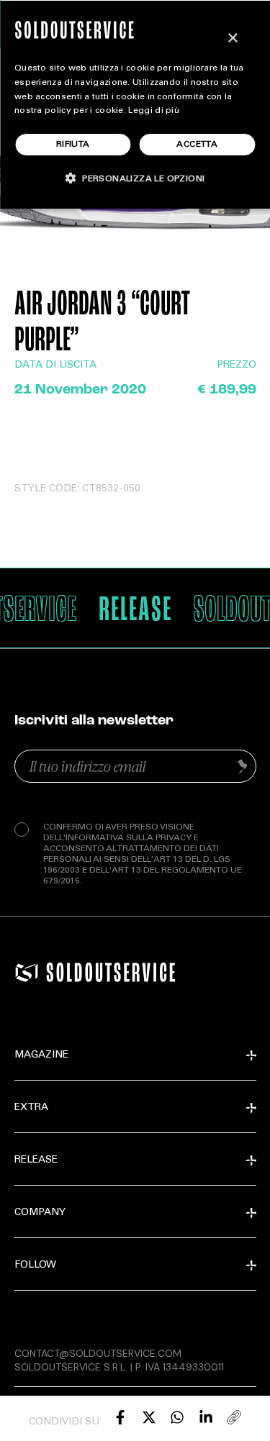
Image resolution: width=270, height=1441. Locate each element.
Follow (35, 1265)
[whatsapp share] (177, 1417)
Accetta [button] (196, 144)
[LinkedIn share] (206, 1417)
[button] (135, 178)
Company (40, 1213)
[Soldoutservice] (26, 972)
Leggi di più (153, 110)
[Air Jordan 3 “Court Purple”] (120, 1417)
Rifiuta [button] (73, 144)
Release (36, 1160)
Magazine (41, 1055)
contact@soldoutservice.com (97, 1353)
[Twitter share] (149, 1417)
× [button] (232, 38)
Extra (31, 1108)
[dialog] (135, 104)
